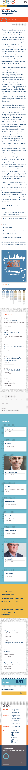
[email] (22, 24)
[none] (14, 430)
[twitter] (16, 24)
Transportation (8, 326)
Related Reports (9, 314)
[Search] (3, 693)
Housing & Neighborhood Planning (9, 351)
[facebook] (19, 24)
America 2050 (6, 9)
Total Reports (6, 682)
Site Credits (6, 764)
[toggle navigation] (25, 2)
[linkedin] (25, 24)
